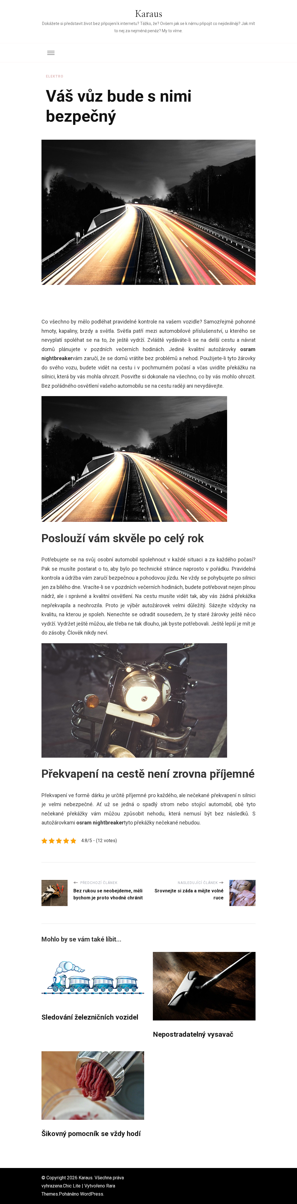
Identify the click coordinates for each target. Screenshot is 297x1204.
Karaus (148, 14)
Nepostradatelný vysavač (193, 1034)
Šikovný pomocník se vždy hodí (91, 1134)
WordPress (91, 1194)
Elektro (55, 76)
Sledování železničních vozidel (89, 1017)
